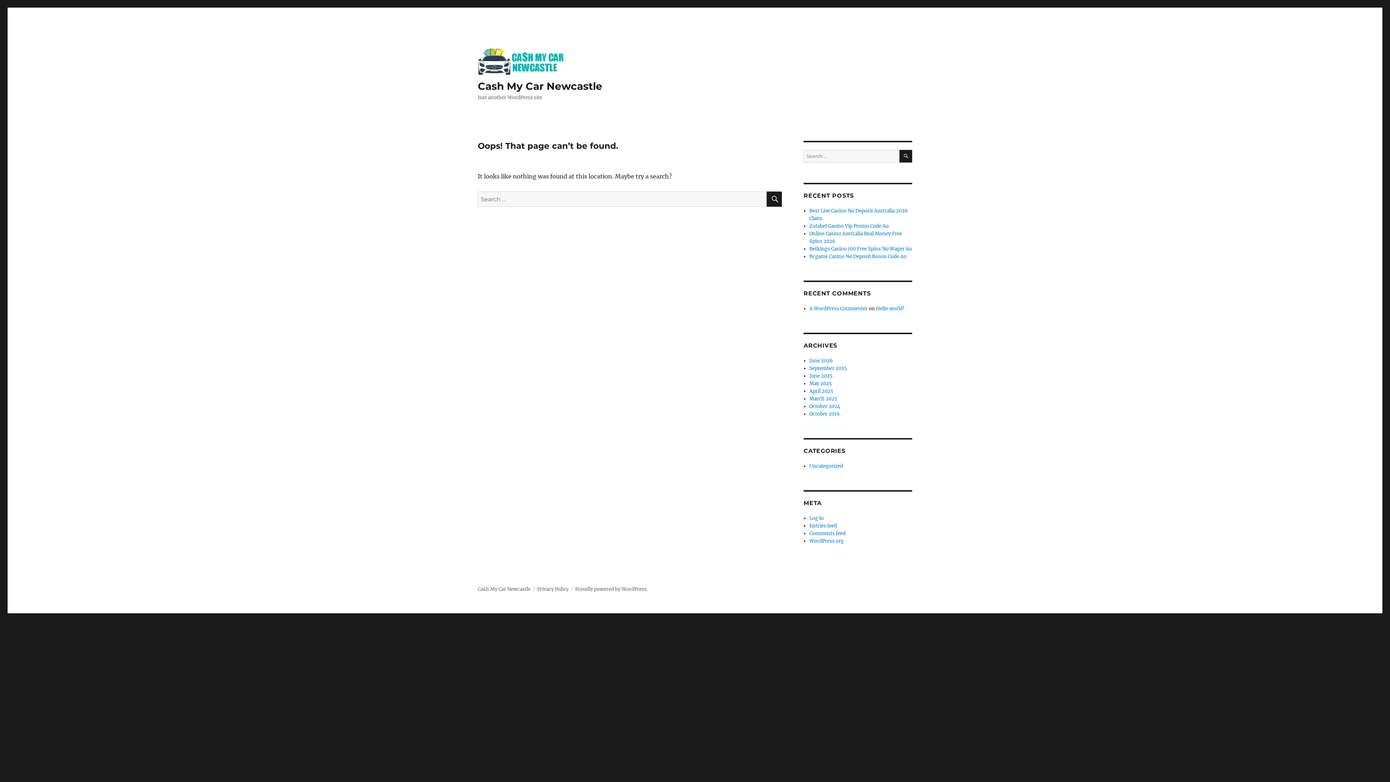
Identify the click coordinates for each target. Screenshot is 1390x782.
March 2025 (823, 399)
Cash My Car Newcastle (540, 86)
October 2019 (824, 414)
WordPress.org (826, 541)
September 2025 (828, 368)
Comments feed (827, 533)
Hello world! (890, 309)
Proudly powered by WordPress (611, 589)
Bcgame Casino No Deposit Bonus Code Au (857, 256)
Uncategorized (826, 466)
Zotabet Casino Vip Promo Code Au (849, 226)
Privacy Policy (553, 589)
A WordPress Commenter (838, 309)
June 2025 (821, 376)
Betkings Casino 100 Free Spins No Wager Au (860, 249)
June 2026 (821, 361)
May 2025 (820, 384)
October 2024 (824, 406)
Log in (816, 518)
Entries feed (823, 526)
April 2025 (821, 391)
